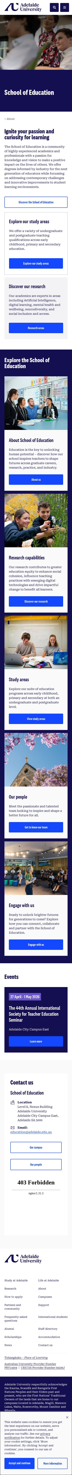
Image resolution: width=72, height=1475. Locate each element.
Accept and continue (19, 1463)
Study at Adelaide (16, 1280)
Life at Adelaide (48, 1280)
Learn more (36, 1041)
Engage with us (36, 944)
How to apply (13, 1296)
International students (53, 1316)
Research (10, 1288)
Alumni (9, 1328)
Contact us (45, 1345)
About (42, 1288)
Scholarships (12, 1336)
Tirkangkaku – (26, 1357)
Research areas (36, 328)
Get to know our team (36, 827)
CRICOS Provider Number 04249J (43, 1367)
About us (36, 479)
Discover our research (36, 601)
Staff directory (47, 1328)
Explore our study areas (36, 263)
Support (43, 1304)
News (8, 1345)
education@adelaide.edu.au (31, 1132)
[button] (67, 1417)
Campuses (45, 1296)
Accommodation (49, 1336)
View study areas (36, 719)
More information (52, 1463)
